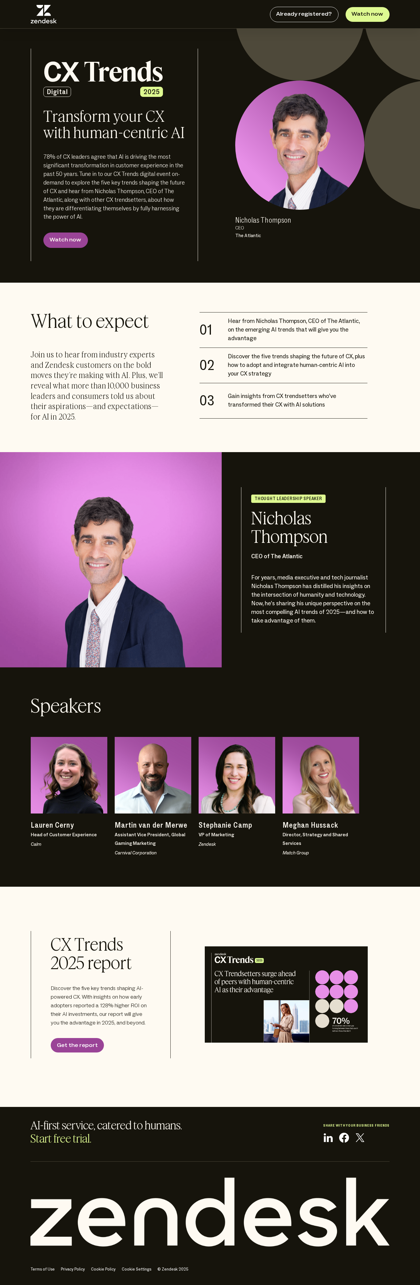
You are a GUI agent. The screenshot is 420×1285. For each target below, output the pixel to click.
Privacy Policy (73, 1269)
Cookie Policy (103, 1269)
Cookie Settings (136, 1269)
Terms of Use (42, 1269)
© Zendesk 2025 (172, 1269)
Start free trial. (60, 1139)
